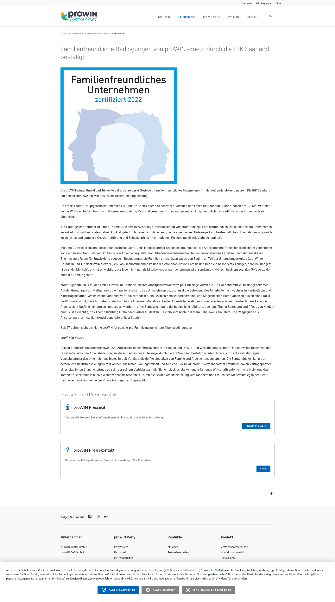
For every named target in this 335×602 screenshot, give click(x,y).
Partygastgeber (123, 557)
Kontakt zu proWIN (232, 552)
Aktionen (173, 547)
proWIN (64, 33)
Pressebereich (94, 33)
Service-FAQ (228, 557)
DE (277, 3)
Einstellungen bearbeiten (208, 589)
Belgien (265, 3)
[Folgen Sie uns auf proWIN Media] (106, 516)
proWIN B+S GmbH (72, 552)
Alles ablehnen (160, 589)
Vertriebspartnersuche (234, 547)
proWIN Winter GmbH (74, 547)
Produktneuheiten (178, 552)
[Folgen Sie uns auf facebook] (90, 516)
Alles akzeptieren (118, 589)
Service (246, 3)
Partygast (120, 552)
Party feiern (121, 547)
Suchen (270, 16)
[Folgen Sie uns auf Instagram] (98, 516)
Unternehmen (77, 33)
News (106, 33)
